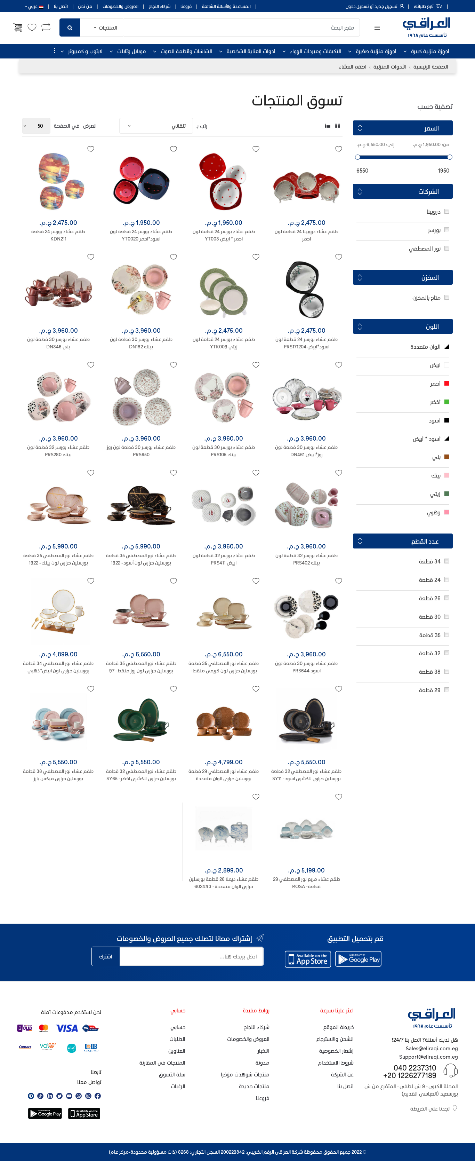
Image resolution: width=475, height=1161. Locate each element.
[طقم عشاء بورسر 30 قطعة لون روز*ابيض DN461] (306, 397)
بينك (436, 475)
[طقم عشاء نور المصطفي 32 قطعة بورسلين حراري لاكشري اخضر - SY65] (141, 721)
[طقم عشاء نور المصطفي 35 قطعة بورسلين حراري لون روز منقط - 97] (141, 613)
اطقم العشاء (353, 66)
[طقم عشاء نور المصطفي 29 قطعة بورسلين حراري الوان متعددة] (223, 721)
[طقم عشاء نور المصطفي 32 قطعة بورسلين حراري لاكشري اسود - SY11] (306, 721)
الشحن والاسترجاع (335, 1039)
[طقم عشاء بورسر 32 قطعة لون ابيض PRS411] (223, 505)
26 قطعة (430, 598)
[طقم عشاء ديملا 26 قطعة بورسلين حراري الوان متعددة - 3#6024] (223, 829)
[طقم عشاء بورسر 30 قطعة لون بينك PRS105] (223, 397)
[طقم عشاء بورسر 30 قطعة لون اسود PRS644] (306, 613)
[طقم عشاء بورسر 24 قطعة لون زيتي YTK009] (223, 289)
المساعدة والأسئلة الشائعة (226, 6)
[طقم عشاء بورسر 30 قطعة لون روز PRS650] (141, 397)
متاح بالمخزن (426, 297)
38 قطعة (430, 671)
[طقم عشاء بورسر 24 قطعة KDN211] (58, 181)
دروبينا (434, 211)
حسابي (177, 1027)
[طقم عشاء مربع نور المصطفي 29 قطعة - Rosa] (306, 829)
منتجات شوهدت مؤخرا (245, 1074)
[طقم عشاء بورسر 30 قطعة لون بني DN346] (58, 289)
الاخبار (263, 1051)
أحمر (435, 383)
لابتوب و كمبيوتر (85, 51)
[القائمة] (327, 125)
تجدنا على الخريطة (430, 1108)
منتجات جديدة (254, 1086)
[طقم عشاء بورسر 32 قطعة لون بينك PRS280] (58, 397)
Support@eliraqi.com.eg (428, 1056)
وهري (434, 512)
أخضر (435, 401)
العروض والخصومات (120, 6)
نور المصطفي (425, 248)
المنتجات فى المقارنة (162, 1062)
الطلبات (177, 1039)
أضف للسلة (141, 799)
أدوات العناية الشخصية (251, 51)
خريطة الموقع (338, 1027)
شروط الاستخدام (336, 1062)
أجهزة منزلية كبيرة (430, 51)
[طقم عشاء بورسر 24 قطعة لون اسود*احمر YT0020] (141, 181)
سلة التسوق (172, 1074)
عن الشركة (342, 1074)
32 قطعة (430, 653)
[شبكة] (337, 125)
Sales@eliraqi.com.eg (432, 1048)
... (52, 50)
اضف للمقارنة (139, 816)
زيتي (435, 493)
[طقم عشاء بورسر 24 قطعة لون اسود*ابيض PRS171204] (306, 289)
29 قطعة (430, 690)
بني (436, 456)
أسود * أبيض (427, 438)
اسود (435, 420)
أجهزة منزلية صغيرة (376, 51)
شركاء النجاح (159, 6)
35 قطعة (430, 635)
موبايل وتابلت (131, 51)
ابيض (435, 365)
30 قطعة (430, 616)
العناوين (176, 1051)
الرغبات (178, 1086)
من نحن (85, 6)
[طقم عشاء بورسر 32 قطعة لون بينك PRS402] (306, 505)
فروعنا (186, 6)
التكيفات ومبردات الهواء (315, 51)
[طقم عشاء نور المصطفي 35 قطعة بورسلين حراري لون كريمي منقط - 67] (223, 613)
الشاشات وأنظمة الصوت (186, 51)
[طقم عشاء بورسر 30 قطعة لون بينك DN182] (141, 289)
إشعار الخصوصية (336, 1051)
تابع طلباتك (424, 6)
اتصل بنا (61, 6)
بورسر (434, 230)
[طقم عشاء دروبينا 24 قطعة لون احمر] (306, 181)
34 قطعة (430, 561)
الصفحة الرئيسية (430, 66)
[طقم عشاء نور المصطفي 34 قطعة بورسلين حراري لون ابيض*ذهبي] (58, 613)
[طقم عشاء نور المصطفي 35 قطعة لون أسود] (141, 505)
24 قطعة (430, 579)
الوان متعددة (425, 346)
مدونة (262, 1062)
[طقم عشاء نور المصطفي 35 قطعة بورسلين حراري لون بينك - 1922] (58, 505)
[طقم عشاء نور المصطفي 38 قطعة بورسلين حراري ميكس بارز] (58, 721)
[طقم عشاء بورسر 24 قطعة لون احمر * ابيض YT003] (223, 181)
